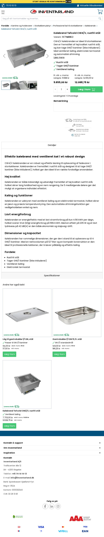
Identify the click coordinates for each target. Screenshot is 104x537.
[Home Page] (52, 12)
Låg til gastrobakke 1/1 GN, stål (18, 339)
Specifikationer (52, 275)
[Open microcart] (100, 11)
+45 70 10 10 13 (19, 473)
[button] (86, 89)
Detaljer (52, 145)
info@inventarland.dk (22, 477)
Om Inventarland (13, 447)
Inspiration (9, 452)
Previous (4, 56)
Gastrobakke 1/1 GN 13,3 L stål (67, 339)
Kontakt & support (13, 443)
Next (47, 56)
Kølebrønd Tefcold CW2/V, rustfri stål (21, 410)
